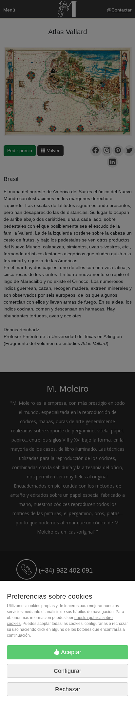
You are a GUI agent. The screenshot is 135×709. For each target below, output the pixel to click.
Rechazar (67, 689)
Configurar (67, 671)
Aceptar (70, 652)
